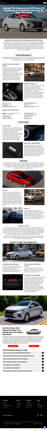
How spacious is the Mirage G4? (11, 365)
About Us (38, 402)
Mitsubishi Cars (28, 421)
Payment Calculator (29, 405)
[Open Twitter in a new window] (38, 415)
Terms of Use (24, 421)
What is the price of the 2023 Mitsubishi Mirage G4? (17, 353)
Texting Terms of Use (38, 421)
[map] (41, 3)
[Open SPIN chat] (45, 427)
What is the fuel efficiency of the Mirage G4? (15, 362)
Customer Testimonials (40, 405)
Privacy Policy (6, 421)
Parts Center (18, 405)
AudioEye (33, 421)
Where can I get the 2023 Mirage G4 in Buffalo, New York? (18, 356)
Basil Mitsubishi (23, 0)
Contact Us (34, 346)
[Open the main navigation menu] (1, 3)
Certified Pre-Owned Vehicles (7, 405)
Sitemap (19, 421)
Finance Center (28, 402)
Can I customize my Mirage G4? (11, 368)
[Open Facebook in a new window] (41, 415)
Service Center (19, 402)
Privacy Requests (11, 421)
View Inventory (23, 15)
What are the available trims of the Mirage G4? (15, 359)
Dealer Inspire (18, 423)
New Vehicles (5, 402)
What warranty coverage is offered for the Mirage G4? (17, 371)
